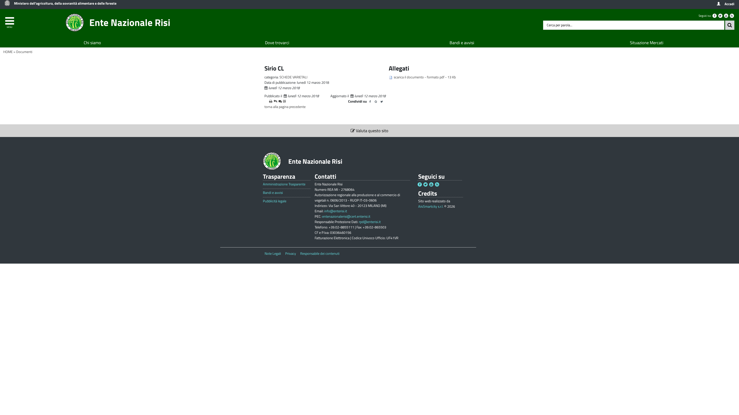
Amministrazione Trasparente (284, 184)
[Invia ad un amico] (274, 101)
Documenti (24, 51)
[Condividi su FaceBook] (370, 102)
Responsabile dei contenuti (319, 253)
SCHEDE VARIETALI (293, 77)
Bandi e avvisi (462, 43)
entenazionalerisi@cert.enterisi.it (346, 216)
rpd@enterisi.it (370, 221)
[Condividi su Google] (376, 102)
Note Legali (273, 253)
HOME (8, 51)
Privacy (290, 253)
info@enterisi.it (335, 211)
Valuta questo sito (371, 131)
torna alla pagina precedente (285, 106)
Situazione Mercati (646, 43)
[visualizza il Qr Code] (284, 101)
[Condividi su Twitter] (382, 102)
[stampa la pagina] (270, 101)
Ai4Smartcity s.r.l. (430, 206)
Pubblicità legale (274, 201)
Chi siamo (92, 43)
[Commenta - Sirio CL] (279, 101)
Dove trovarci (277, 43)
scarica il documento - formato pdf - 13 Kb (425, 77)
